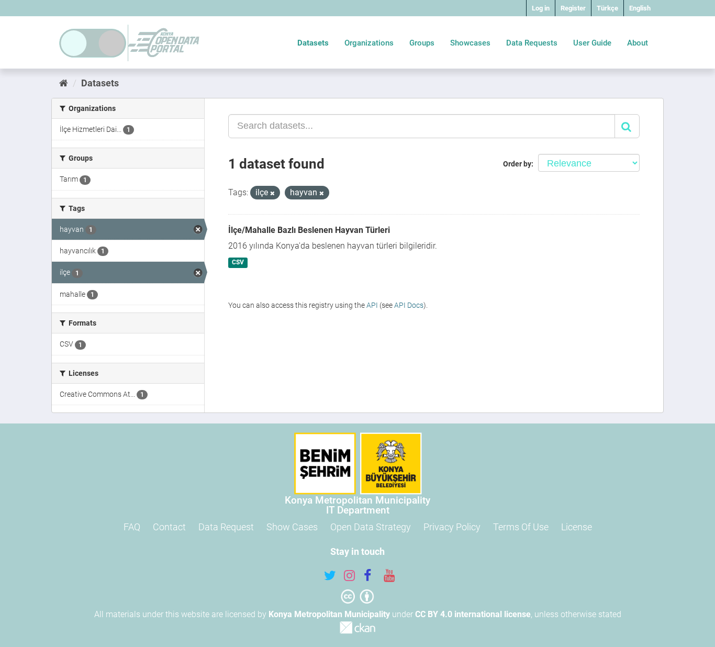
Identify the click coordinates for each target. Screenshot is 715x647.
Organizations (369, 43)
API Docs (408, 305)
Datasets (313, 43)
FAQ (132, 526)
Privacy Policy (452, 526)
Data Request (226, 526)
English (640, 8)
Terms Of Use (521, 526)
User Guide (592, 43)
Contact (169, 526)
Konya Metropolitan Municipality (329, 614)
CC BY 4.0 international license (473, 614)
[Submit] (627, 126)
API (372, 305)
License (576, 526)
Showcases (470, 43)
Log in (541, 8)
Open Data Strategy (370, 526)
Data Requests (531, 43)
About (637, 43)
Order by (517, 164)
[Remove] (272, 193)
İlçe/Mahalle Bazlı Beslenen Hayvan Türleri (309, 230)
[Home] (63, 82)
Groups (421, 43)
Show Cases (292, 526)
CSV (238, 262)
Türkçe (607, 8)
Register (573, 8)
